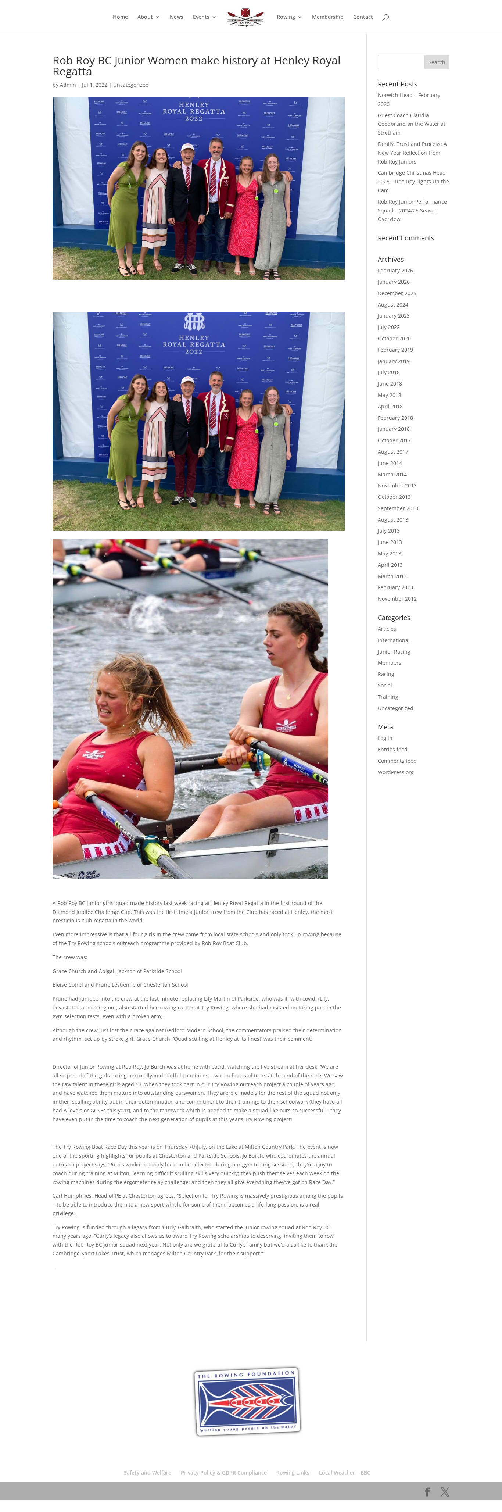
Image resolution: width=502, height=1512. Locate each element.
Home (120, 17)
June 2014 (390, 463)
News (176, 17)
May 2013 (389, 553)
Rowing (286, 17)
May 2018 (389, 395)
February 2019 (395, 349)
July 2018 (389, 372)
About (145, 17)
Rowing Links (292, 1472)
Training (388, 696)
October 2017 (394, 440)
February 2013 (395, 587)
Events (201, 17)
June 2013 (390, 542)
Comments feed (397, 760)
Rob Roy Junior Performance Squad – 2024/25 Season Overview (412, 210)
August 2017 (393, 451)
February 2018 (395, 417)
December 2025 (397, 293)
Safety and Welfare (147, 1472)
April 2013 (390, 564)
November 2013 (397, 485)
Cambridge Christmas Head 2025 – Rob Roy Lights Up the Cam (413, 181)
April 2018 (390, 406)
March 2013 (392, 576)
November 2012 (397, 598)
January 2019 (394, 361)
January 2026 (394, 281)
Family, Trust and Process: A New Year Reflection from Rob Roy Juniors (412, 152)
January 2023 (394, 315)
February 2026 (395, 270)
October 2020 (394, 338)
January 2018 (394, 428)
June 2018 (390, 383)
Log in (385, 737)
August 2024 (393, 304)
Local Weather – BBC (344, 1472)
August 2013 (393, 519)
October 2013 (394, 496)
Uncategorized (131, 84)
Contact (363, 17)
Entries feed (393, 749)
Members (389, 662)
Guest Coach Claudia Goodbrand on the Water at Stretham (411, 124)
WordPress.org (396, 772)
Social (385, 685)
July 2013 (389, 530)
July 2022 (389, 327)
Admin (68, 84)
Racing (386, 674)
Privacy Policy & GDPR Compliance (224, 1472)
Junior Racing (394, 651)
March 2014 (392, 474)
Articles (387, 628)
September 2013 (398, 508)
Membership (328, 17)
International (394, 640)
